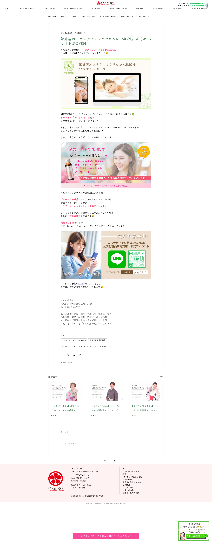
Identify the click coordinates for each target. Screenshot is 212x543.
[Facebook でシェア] (62, 355)
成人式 (64, 16)
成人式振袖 (127, 479)
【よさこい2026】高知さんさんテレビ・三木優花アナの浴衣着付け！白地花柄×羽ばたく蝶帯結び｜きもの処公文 (65, 409)
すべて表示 (159, 376)
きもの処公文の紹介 (131, 471)
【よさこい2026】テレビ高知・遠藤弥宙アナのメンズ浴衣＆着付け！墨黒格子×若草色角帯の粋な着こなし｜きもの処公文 (105, 409)
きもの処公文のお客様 (108, 16)
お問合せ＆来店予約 (131, 493)
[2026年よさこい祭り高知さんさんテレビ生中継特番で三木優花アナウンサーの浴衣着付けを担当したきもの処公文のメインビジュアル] (66, 391)
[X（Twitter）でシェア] (68, 355)
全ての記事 (52, 16)
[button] (96, 8)
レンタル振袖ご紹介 (88, 16)
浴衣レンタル (128, 474)
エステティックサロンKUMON (74, 340)
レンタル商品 (128, 487)
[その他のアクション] (149, 33)
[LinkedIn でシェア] (74, 355)
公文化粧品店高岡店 (97, 340)
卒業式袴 (126, 485)
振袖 (74, 16)
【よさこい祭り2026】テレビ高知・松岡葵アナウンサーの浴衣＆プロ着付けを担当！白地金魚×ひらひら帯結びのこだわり (145, 409)
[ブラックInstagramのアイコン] (114, 460)
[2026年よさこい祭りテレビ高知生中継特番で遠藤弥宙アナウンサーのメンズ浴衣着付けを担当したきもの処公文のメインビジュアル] (106, 391)
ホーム (125, 469)
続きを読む (142, 16)
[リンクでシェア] (80, 355)
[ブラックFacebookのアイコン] (104, 460)
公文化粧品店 (102, 346)
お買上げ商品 (128, 490)
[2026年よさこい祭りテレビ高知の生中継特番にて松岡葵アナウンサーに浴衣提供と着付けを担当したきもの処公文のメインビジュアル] (146, 391)
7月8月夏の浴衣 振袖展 (132, 477)
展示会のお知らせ (127, 16)
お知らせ (64, 346)
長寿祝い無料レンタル (132, 482)
